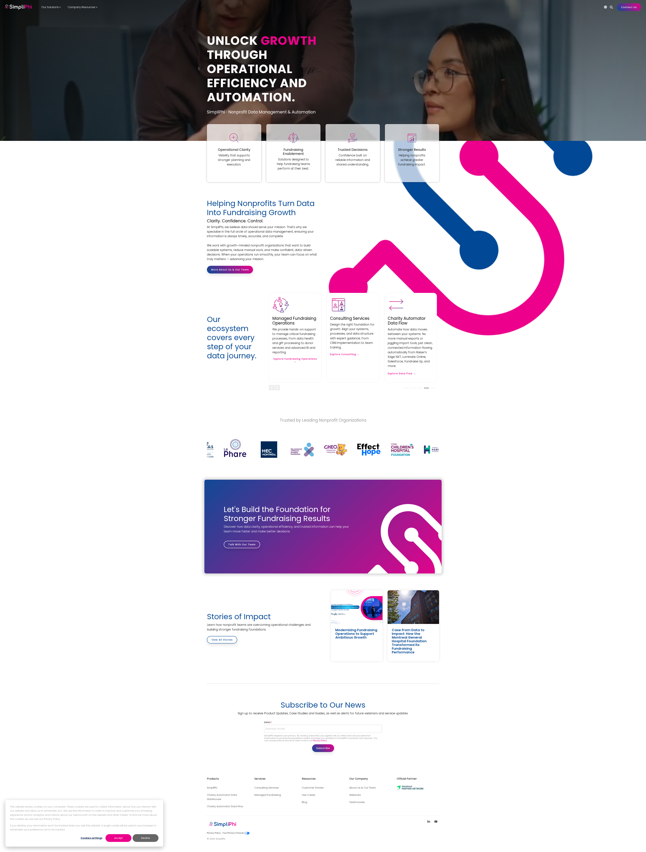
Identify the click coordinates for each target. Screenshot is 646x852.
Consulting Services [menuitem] (266, 787)
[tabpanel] (295, 337)
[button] (429, 821)
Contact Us (629, 7)
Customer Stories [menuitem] (313, 787)
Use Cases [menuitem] (308, 795)
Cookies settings (91, 838)
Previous (271, 387)
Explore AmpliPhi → (401, 354)
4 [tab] (425, 389)
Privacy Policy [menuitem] (214, 832)
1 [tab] (405, 389)
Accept (118, 838)
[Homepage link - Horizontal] (222, 827)
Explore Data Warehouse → (349, 364)
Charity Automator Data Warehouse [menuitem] (222, 797)
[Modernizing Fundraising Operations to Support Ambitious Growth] (357, 607)
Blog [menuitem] (304, 802)
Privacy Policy (320, 740)
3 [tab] (419, 389)
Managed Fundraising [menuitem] (267, 795)
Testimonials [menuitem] (357, 802)
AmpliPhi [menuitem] (212, 787)
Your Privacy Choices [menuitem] (233, 832)
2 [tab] (412, 389)
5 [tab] (432, 389)
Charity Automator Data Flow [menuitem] (225, 806)
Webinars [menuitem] (355, 795)
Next (277, 387)
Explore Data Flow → (286, 373)
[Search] (611, 7)
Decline (145, 838)
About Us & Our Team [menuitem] (362, 787)
